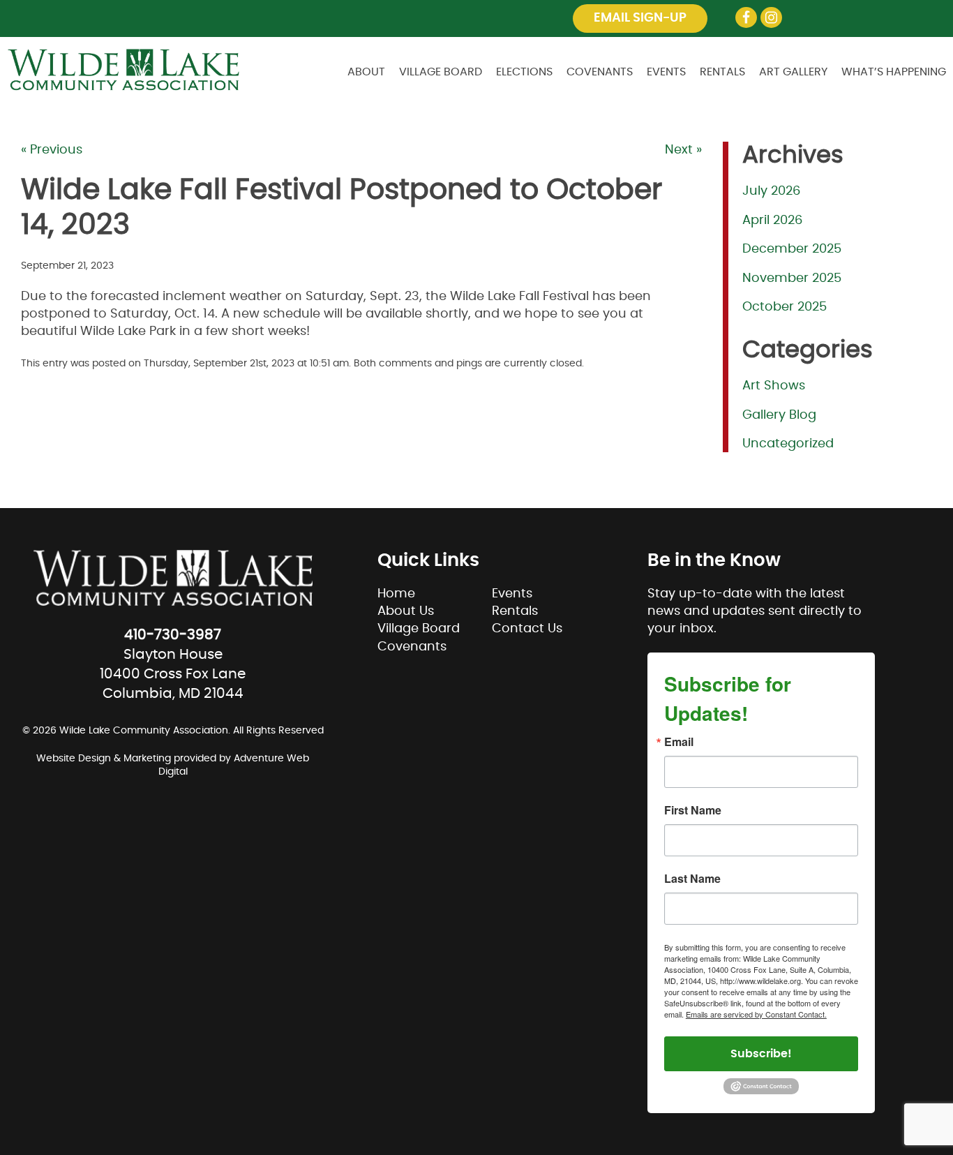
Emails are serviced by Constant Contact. (756, 1014)
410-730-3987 (172, 635)
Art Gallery (793, 71)
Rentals (722, 71)
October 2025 (784, 307)
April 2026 (772, 220)
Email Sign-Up (640, 18)
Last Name (692, 878)
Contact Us (527, 629)
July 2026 (771, 191)
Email (678, 741)
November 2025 (791, 278)
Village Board (440, 71)
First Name (692, 810)
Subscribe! (761, 1053)
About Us (405, 611)
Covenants (599, 71)
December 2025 (791, 249)
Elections (524, 71)
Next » (683, 150)
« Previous (51, 150)
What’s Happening (893, 71)
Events (666, 71)
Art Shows (773, 386)
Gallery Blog (779, 415)
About (366, 71)
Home (396, 594)
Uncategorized (788, 444)
